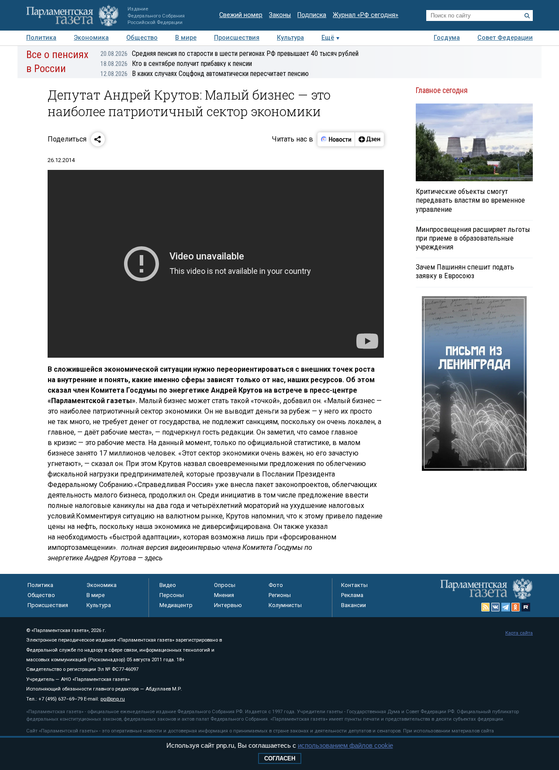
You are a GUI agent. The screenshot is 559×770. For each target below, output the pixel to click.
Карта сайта (519, 633)
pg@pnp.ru (112, 699)
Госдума (447, 37)
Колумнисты (285, 605)
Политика (41, 37)
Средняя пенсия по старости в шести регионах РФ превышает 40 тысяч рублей (229, 53)
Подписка (311, 15)
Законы (280, 15)
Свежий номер (240, 15)
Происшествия (236, 37)
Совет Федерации (505, 37)
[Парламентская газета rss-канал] (485, 607)
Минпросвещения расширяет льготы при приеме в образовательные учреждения (473, 238)
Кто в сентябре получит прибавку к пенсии (176, 63)
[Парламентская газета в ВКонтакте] (495, 607)
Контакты (354, 585)
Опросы (224, 585)
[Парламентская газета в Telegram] (505, 607)
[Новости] (336, 139)
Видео (167, 585)
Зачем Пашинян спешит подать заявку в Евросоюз (465, 271)
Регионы (280, 595)
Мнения (224, 595)
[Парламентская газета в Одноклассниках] (515, 607)
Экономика (91, 37)
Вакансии (353, 605)
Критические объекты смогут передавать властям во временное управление (470, 200)
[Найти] (527, 15)
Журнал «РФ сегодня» (365, 15)
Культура (290, 37)
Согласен (279, 758)
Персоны (171, 595)
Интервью (228, 605)
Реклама (352, 595)
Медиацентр (176, 605)
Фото (276, 585)
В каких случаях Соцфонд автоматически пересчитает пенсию (204, 73)
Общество (142, 37)
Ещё (327, 37)
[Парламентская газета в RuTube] (525, 607)
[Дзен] (369, 139)
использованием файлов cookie (345, 745)
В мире (186, 37)
